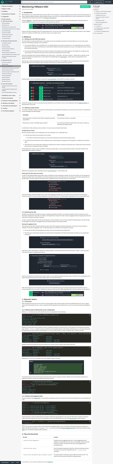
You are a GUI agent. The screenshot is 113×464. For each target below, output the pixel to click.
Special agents (5, 64)
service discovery (52, 79)
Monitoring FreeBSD (6, 32)
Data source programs (6, 62)
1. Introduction (96, 7)
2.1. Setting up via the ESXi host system (102, 11)
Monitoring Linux (5, 25)
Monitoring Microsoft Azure (7, 70)
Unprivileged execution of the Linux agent (11, 29)
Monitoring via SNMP (6, 36)
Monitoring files (5, 45)
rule (54, 55)
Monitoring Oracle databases (8, 48)
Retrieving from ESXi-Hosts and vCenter (102, 18)
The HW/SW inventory (6, 43)
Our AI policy (108, 1)
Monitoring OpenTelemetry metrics (9, 92)
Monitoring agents (6, 23)
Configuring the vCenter (101, 15)
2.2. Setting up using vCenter (100, 13)
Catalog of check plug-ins (50, 18)
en (90, 2)
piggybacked (37, 398)
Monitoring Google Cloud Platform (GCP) (10, 71)
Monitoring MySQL (6, 50)
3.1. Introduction (97, 26)
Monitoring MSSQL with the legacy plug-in (11, 54)
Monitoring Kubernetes (7, 73)
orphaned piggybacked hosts (68, 428)
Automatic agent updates (7, 34)
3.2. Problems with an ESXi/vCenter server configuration (101, 28)
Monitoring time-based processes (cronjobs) (9, 57)
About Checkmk (5, 462)
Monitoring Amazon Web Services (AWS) (10, 68)
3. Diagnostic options (97, 24)
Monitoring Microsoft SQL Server (9, 52)
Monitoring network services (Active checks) (9, 86)
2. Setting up (95, 9)
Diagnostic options (83, 103)
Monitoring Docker (6, 77)
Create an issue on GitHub (27, 9)
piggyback (29, 20)
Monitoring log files (6, 46)
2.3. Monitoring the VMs (99, 20)
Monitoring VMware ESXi (7, 66)
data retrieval (73, 418)
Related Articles (85, 6)
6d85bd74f (50, 462)
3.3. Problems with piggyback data (101, 31)
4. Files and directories (98, 33)
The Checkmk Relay (6, 38)
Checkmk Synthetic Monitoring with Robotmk (9, 90)
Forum (17, 462)
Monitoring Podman (6, 79)
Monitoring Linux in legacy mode (9, 27)
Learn (12, 462)
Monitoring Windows (6, 30)
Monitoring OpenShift (6, 75)
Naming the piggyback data (101, 22)
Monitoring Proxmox (6, 81)
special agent (63, 56)
